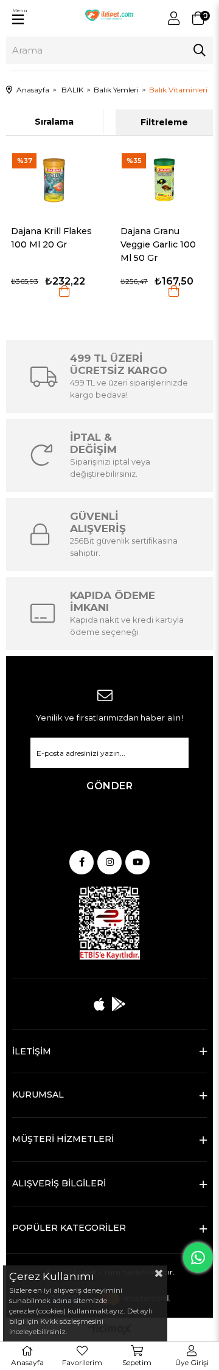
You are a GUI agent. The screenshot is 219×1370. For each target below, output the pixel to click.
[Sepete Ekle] (64, 291)
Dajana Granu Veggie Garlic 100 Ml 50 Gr (158, 244)
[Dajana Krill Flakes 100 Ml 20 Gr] (54, 179)
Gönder (109, 786)
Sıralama (54, 121)
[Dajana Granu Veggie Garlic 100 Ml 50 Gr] (164, 179)
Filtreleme (164, 122)
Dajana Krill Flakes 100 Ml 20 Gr (51, 238)
